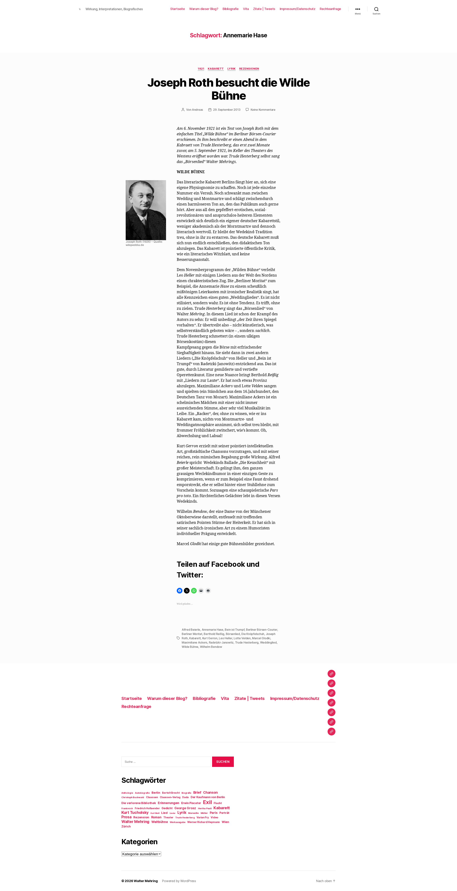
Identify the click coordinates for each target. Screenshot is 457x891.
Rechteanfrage (330, 9)
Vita (246, 9)
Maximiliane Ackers (194, 642)
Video (214, 817)
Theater (168, 817)
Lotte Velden (242, 638)
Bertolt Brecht (171, 792)
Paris (214, 813)
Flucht (218, 803)
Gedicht (167, 808)
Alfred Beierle (191, 629)
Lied (164, 813)
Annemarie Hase (212, 629)
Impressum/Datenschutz (297, 9)
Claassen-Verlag (170, 797)
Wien (225, 822)
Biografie (186, 793)
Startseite (177, 9)
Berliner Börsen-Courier (261, 629)
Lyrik (231, 68)
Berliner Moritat (192, 634)
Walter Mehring (135, 821)
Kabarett (216, 68)
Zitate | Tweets (264, 9)
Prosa (126, 817)
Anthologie (127, 793)
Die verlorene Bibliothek (138, 803)
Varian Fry (203, 817)
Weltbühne (159, 822)
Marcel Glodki (261, 638)
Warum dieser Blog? (203, 9)
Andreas (197, 109)
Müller (204, 813)
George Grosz (185, 808)
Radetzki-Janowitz (221, 642)
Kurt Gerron (209, 638)
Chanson (210, 792)
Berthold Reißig (214, 634)
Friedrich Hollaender (147, 808)
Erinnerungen (168, 803)
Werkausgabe (177, 822)
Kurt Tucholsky (135, 812)
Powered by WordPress (179, 881)
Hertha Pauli (205, 808)
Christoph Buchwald (132, 797)
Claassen (152, 797)
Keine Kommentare (263, 109)
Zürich (126, 826)
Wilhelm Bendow (211, 647)
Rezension (141, 817)
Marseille (193, 813)
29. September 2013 (226, 109)
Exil (207, 802)
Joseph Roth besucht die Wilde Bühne (228, 89)
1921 (201, 68)
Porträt (224, 813)
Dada (185, 797)
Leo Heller (225, 638)
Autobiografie (142, 793)
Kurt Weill (154, 813)
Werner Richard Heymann (203, 822)
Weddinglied (268, 642)
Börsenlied (233, 634)
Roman (156, 817)
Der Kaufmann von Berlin (208, 797)
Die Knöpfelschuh (252, 634)
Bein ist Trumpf (234, 629)
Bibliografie (230, 9)
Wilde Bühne (190, 647)
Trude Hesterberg (247, 642)
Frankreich (127, 808)
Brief (197, 792)
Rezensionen (249, 68)
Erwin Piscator (191, 803)
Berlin (156, 792)
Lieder (172, 813)
